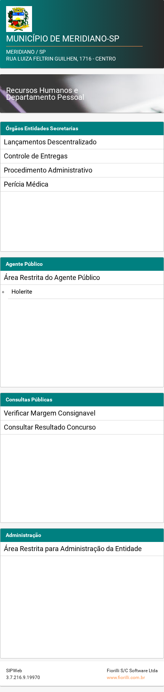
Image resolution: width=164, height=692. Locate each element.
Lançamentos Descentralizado (50, 142)
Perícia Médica (26, 184)
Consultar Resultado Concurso (50, 427)
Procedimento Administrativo (48, 170)
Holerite (21, 291)
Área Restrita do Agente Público (52, 277)
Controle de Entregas (36, 156)
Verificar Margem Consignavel (49, 413)
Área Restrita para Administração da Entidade (73, 549)
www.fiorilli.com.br (126, 677)
